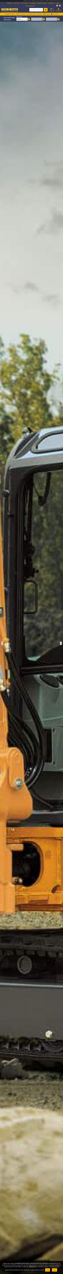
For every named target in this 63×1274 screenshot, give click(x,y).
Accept (54, 1270)
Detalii (47, 1270)
